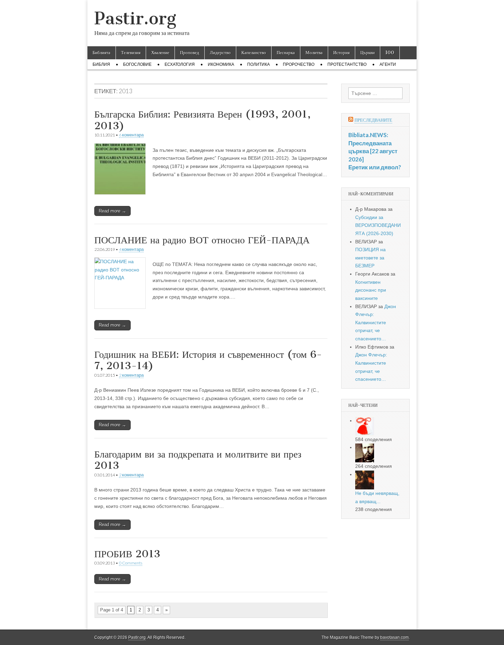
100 (389, 53)
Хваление (160, 53)
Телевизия (131, 53)
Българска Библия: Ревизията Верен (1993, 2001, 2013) (202, 120)
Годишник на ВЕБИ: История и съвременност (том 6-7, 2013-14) (208, 360)
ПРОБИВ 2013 (127, 554)
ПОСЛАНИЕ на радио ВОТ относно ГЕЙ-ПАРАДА (202, 240)
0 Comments (130, 562)
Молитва (314, 53)
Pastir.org (135, 18)
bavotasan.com (394, 637)
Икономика (221, 64)
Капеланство (253, 53)
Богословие (137, 64)
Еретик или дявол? (374, 167)
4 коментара (131, 249)
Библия (101, 64)
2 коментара (131, 375)
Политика (258, 64)
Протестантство (347, 64)
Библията (101, 53)
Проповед (189, 53)
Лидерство (220, 53)
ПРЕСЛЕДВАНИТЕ (373, 120)
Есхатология (180, 64)
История (341, 53)
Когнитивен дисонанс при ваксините (370, 290)
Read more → (112, 211)
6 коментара (131, 134)
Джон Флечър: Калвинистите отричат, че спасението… (375, 323)
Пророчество (298, 64)
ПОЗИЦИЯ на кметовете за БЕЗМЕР (370, 257)
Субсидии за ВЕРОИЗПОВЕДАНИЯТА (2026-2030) (378, 225)
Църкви (367, 53)
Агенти (388, 64)
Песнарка (286, 53)
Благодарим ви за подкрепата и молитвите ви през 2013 (197, 460)
